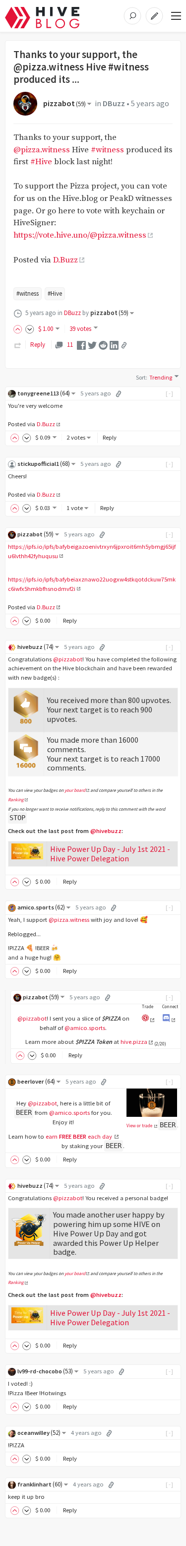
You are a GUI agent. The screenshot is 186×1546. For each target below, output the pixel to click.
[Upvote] (19, 328)
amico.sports (41, 907)
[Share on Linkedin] (114, 344)
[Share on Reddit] (103, 344)
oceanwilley (39, 1432)
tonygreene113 (43, 393)
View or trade (139, 1126)
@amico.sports (84, 1027)
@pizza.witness (41, 150)
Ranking (16, 800)
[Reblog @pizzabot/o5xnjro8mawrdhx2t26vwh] (17, 344)
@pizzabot (67, 659)
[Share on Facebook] (81, 344)
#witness (107, 150)
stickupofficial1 (43, 463)
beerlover (36, 1081)
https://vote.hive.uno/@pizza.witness (79, 235)
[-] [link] (170, 393)
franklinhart (39, 1484)
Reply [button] (110, 437)
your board (74, 790)
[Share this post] (124, 345)
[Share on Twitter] (92, 344)
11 (69, 344)
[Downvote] (29, 328)
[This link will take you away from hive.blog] (168, 1020)
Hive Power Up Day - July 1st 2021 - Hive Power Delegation (110, 853)
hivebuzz (35, 646)
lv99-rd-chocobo (45, 1371)
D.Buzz (65, 260)
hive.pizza (134, 1041)
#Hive (41, 162)
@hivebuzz (106, 831)
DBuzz (114, 103)
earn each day (80, 1136)
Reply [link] (37, 344)
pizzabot (64, 103)
